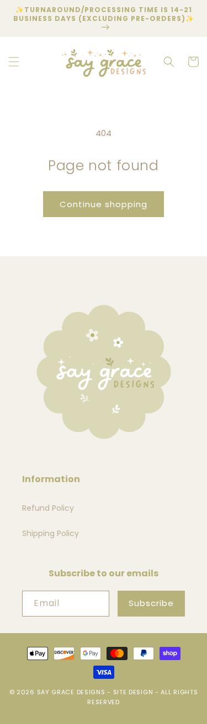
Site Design (133, 692)
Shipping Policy (50, 533)
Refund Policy (48, 508)
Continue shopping (103, 204)
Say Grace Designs (71, 692)
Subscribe (151, 603)
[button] (14, 62)
